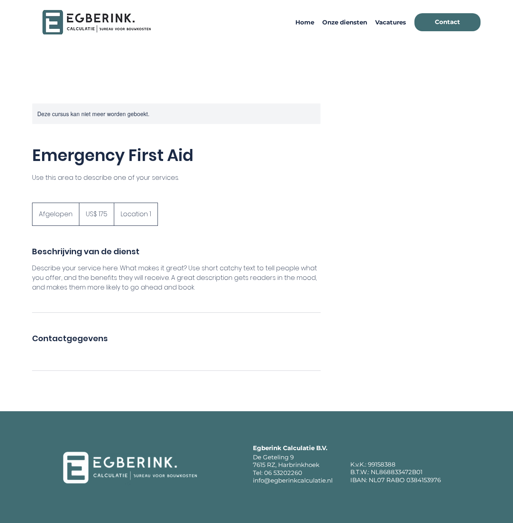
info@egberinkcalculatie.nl (293, 480)
